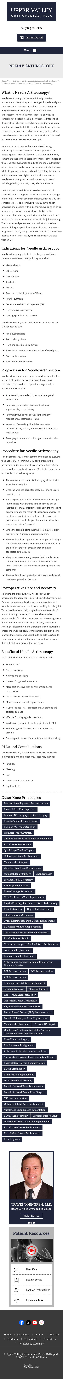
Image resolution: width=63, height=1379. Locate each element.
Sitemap (54, 1334)
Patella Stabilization (14, 1068)
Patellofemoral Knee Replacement (22, 926)
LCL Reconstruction (42, 971)
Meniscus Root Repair (16, 862)
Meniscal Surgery (38, 989)
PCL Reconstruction (15, 971)
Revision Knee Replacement (19, 956)
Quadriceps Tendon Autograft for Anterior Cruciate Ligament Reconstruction (27, 1032)
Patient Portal (34, 37)
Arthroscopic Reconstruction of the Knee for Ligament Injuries (28, 964)
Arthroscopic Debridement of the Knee (25, 1051)
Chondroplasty (44, 873)
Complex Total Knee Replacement (22, 868)
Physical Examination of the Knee (22, 1006)
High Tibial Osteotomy (39, 909)
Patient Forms (34, 1279)
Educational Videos (31, 1258)
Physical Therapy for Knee (18, 903)
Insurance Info (34, 1300)
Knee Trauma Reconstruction (20, 994)
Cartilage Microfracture (46, 1115)
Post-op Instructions (38, 1290)
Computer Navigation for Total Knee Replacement (31, 944)
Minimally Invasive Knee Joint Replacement (27, 838)
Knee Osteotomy (13, 909)
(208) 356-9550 (34, 28)
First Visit (31, 1269)
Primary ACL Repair (45, 1024)
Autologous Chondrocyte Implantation (25, 1109)
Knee (13, 83)
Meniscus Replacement (16, 1024)
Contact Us (50, 1339)
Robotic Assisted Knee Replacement (23, 1086)
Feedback (12, 1339)
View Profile (31, 1215)
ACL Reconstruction (15, 977)
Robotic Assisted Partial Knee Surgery (24, 1092)
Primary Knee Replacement (19, 1074)
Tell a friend (30, 1339)
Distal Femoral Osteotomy (18, 1080)
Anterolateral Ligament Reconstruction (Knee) (29, 1057)
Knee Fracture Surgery (16, 1039)
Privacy (39, 1334)
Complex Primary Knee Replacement (24, 897)
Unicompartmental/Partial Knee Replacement (29, 920)
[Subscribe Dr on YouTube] (34, 1322)
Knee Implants (12, 1139)
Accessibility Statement (31, 1343)
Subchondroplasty (14, 989)
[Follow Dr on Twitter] (28, 1322)
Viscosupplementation (16, 885)
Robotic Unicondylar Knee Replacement (26, 1018)
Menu (27, 50)
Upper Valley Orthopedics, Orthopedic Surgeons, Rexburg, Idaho (29, 81)
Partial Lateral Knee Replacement (22, 1127)
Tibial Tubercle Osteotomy (18, 915)
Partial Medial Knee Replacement (22, 1133)
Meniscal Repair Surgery (17, 873)
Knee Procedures (25, 83)
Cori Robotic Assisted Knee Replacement (26, 932)
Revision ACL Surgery (15, 815)
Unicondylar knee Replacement (21, 856)
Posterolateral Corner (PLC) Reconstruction (27, 1012)
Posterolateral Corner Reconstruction (24, 1063)
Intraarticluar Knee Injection (19, 809)
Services (5, 83)
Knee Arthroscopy (47, 903)
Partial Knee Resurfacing (17, 844)
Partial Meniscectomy (16, 1115)
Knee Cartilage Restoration (18, 891)
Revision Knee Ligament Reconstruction (26, 803)
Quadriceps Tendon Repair (19, 850)
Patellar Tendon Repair (16, 938)
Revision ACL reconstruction (19, 826)
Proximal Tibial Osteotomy (18, 879)
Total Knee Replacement (17, 950)
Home (7, 1334)
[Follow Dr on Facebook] (21, 1322)
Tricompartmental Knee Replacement (24, 983)
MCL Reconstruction (15, 1098)
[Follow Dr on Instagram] (41, 1322)
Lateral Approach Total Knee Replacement (27, 1121)
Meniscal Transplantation (18, 832)
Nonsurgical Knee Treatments (20, 1000)
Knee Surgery (39, 815)
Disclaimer (23, 1334)
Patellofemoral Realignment (19, 1045)
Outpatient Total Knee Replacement (23, 1104)
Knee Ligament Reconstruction (21, 821)
